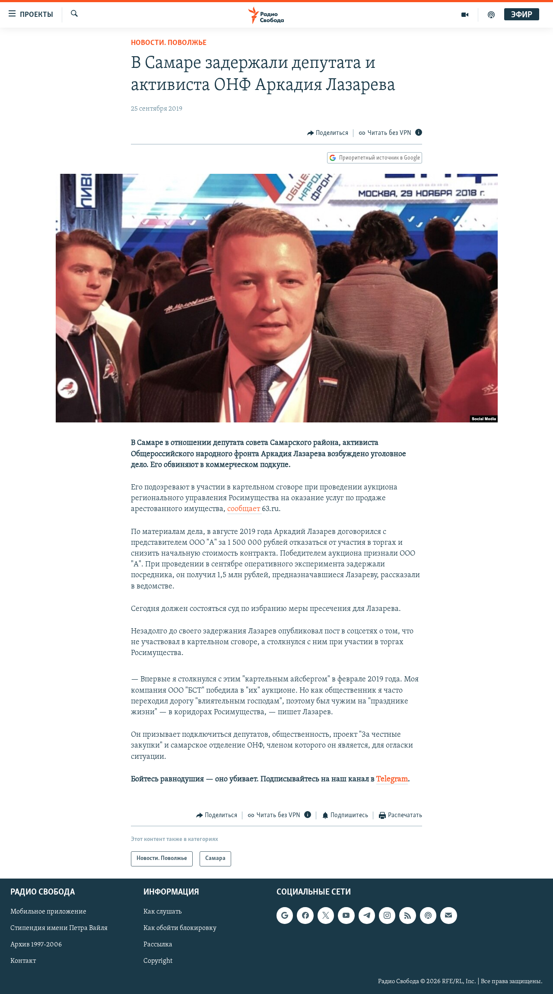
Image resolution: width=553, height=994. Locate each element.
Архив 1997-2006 (36, 944)
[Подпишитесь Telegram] (367, 915)
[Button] (328, 133)
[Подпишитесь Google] (284, 915)
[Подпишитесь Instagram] (387, 915)
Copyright (157, 961)
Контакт (23, 961)
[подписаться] (448, 915)
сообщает (244, 509)
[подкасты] (491, 14)
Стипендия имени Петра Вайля (59, 928)
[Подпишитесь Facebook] (305, 915)
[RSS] (407, 915)
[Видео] (465, 14)
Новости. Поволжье (169, 43)
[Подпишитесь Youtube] (346, 915)
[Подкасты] (428, 915)
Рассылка (157, 944)
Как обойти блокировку (179, 928)
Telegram (392, 779)
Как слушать (162, 911)
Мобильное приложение (48, 911)
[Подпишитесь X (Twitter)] (326, 915)
